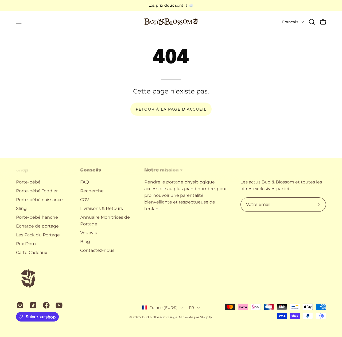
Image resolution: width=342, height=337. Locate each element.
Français (290, 21)
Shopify (206, 317)
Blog (85, 241)
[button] (311, 22)
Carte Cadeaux (31, 252)
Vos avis (88, 232)
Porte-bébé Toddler (37, 190)
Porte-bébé (28, 182)
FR (191, 307)
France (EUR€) (163, 307)
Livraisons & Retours (101, 208)
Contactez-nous (97, 250)
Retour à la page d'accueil (171, 109)
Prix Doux (26, 243)
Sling (21, 208)
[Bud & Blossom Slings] (171, 22)
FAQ (84, 182)
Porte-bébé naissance (39, 199)
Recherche (92, 190)
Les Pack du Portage (38, 234)
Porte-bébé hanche (37, 217)
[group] (171, 5)
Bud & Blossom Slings (159, 317)
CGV (84, 199)
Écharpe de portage (37, 226)
